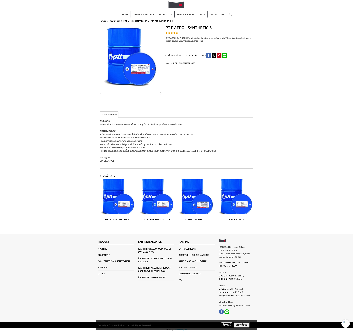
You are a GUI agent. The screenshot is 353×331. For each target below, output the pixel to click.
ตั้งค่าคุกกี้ (227, 325)
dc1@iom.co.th (226, 289)
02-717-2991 (229, 262)
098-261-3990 (226, 275)
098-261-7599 (226, 279)
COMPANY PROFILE (143, 14)
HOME (125, 14)
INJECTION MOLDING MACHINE (194, 255)
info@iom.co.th (226, 295)
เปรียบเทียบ (193, 55)
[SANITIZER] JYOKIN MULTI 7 (152, 277)
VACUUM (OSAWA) (187, 267)
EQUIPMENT (104, 255)
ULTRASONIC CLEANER (190, 273)
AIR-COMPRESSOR (187, 63)
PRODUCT (164, 14)
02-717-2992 (243, 262)
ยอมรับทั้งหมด (242, 325)
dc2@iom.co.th (226, 292)
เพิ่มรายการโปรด (174, 55)
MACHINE (102, 248)
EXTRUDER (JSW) (187, 248)
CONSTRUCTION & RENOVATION (114, 261)
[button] (231, 14)
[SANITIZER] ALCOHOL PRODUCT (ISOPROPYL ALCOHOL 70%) (154, 269)
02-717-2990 (230, 265)
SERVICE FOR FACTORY (190, 14)
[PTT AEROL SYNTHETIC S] (130, 56)
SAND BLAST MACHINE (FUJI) (193, 261)
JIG (180, 279)
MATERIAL (103, 267)
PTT (175, 63)
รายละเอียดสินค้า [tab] (109, 114)
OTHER (101, 273)
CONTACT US (217, 14)
